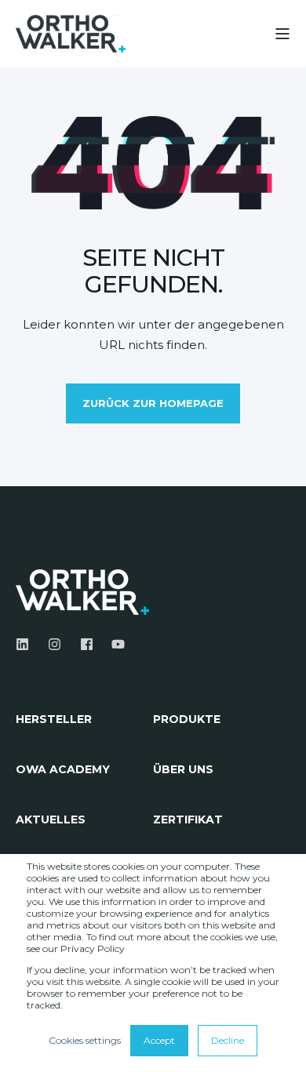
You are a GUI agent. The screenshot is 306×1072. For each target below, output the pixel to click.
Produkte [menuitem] (186, 720)
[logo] (82, 592)
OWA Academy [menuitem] (63, 770)
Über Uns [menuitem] (183, 770)
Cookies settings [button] (85, 1040)
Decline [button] (227, 1040)
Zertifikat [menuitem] (188, 820)
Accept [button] (159, 1040)
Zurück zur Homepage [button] (153, 403)
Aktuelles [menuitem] (51, 820)
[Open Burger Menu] (282, 33)
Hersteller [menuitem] (54, 720)
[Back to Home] (71, 33)
